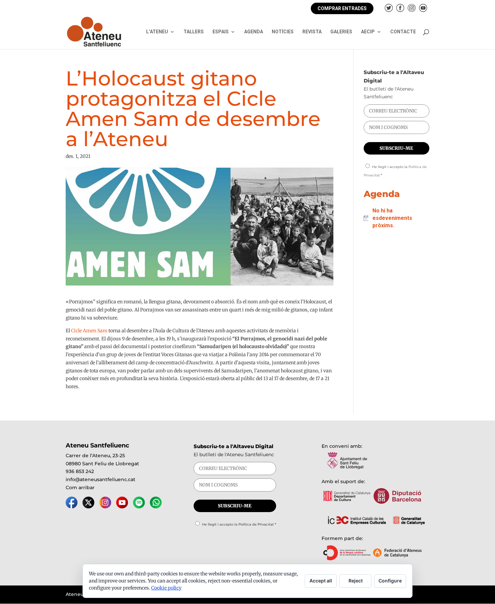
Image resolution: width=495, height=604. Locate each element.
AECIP (368, 31)
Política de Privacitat (256, 524)
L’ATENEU (157, 31)
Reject (356, 580)
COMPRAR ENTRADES (342, 8)
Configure (390, 580)
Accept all (320, 580)
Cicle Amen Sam (89, 331)
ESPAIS (220, 31)
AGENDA (253, 31)
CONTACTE (403, 31)
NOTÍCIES (283, 31)
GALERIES (341, 31)
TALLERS (194, 31)
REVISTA (312, 31)
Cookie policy (166, 588)
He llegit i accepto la (239, 524)
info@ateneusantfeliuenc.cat (100, 479)
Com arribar (80, 487)
